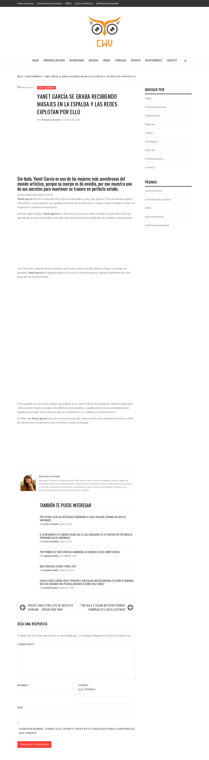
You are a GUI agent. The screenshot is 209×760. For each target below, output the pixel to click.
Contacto (172, 60)
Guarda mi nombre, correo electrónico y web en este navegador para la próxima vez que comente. (77, 731)
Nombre (23, 685)
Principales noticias (54, 60)
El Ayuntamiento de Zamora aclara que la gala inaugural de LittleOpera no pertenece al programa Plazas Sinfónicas (86, 536)
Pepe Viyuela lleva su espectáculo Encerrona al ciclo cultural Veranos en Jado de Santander (83, 518)
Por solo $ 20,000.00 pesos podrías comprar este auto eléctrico (103, 607)
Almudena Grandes (51, 119)
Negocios (93, 60)
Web (20, 707)
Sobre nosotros (25, 3)
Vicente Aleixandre (51, 524)
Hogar (35, 60)
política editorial (84, 3)
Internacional (76, 60)
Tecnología (120, 60)
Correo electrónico (85, 689)
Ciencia (106, 60)
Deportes (135, 60)
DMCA (68, 3)
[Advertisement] (76, 151)
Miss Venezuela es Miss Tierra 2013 (58, 566)
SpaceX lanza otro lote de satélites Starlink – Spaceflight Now (50, 607)
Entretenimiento (153, 60)
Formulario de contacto (49, 3)
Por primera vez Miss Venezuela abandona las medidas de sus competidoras (80, 552)
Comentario (26, 644)
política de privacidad (107, 3)
